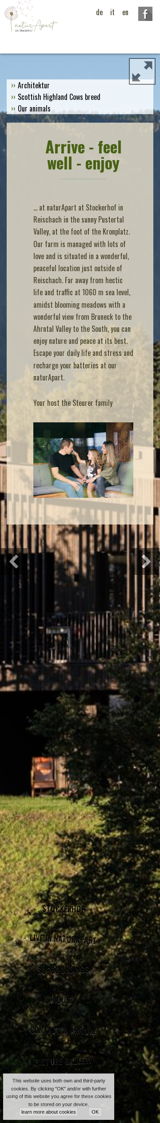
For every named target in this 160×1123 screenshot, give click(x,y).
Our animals (34, 108)
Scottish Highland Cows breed (59, 96)
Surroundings (63, 969)
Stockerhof (63, 909)
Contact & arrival (63, 1030)
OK (95, 1112)
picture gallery (64, 1061)
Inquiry (63, 999)
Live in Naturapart (64, 939)
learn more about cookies (48, 1112)
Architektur (34, 85)
